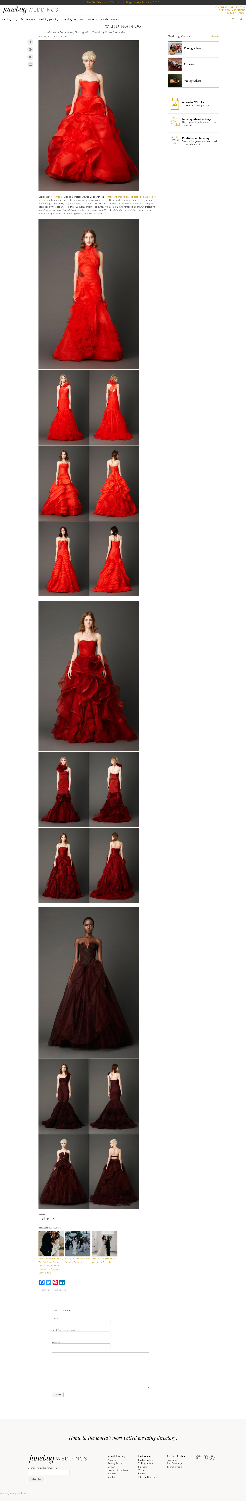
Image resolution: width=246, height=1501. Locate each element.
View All (215, 36)
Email (65, 1330)
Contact (112, 1477)
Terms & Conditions (118, 1470)
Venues (141, 1470)
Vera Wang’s (57, 196)
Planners (142, 1467)
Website (56, 1342)
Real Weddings (174, 1463)
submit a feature (236, 13)
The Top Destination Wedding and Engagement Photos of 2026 (123, 2)
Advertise (112, 1474)
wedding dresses (59, 1290)
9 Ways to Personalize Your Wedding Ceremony (77, 1260)
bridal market (47, 1290)
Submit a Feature (175, 1467)
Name (55, 1318)
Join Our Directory (147, 1477)
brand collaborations (232, 10)
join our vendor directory (229, 7)
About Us (112, 1460)
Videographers (145, 1463)
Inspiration (172, 1460)
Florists (142, 1474)
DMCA (111, 1467)
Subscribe (36, 1479)
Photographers (145, 1460)
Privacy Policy (115, 1463)
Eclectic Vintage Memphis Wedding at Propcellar (104, 1260)
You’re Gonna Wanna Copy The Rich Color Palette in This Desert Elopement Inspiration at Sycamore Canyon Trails (50, 1265)
